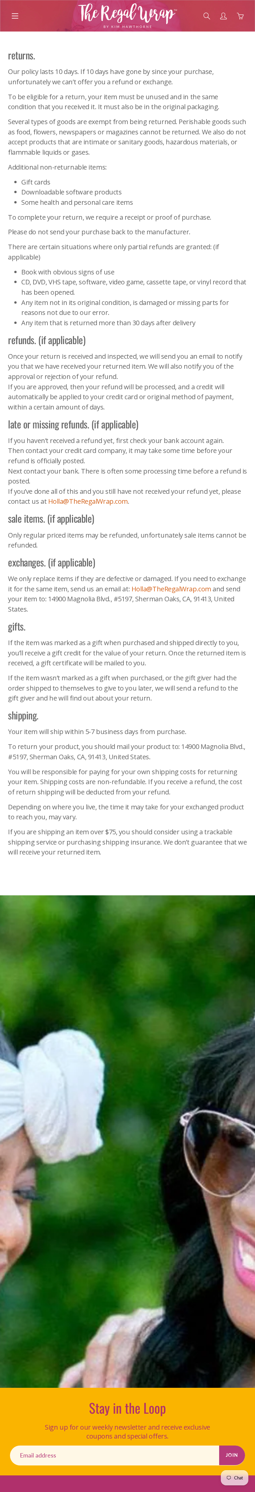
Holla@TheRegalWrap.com (88, 501)
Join (232, 1455)
